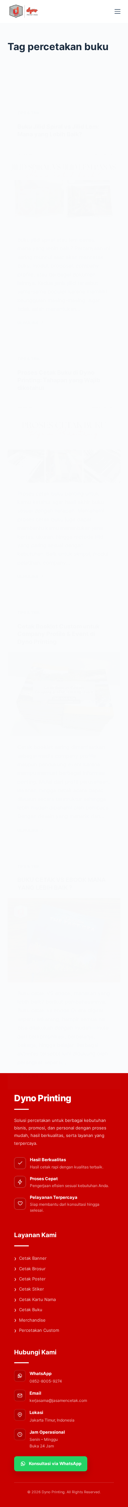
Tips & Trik (28, 112)
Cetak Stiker (29, 1289)
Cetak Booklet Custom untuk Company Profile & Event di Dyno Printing (58, 634)
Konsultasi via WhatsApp (55, 1463)
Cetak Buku (28, 1310)
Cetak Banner (30, 1258)
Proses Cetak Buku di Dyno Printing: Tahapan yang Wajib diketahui (58, 380)
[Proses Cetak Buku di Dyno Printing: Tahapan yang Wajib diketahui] (64, 440)
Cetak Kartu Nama (35, 1300)
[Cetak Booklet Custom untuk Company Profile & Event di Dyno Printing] (64, 694)
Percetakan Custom (36, 1330)
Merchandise (30, 1320)
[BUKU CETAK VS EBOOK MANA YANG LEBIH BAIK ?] (64, 940)
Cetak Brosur (30, 1269)
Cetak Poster (30, 1279)
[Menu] (117, 11)
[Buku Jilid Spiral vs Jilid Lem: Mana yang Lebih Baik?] (64, 187)
